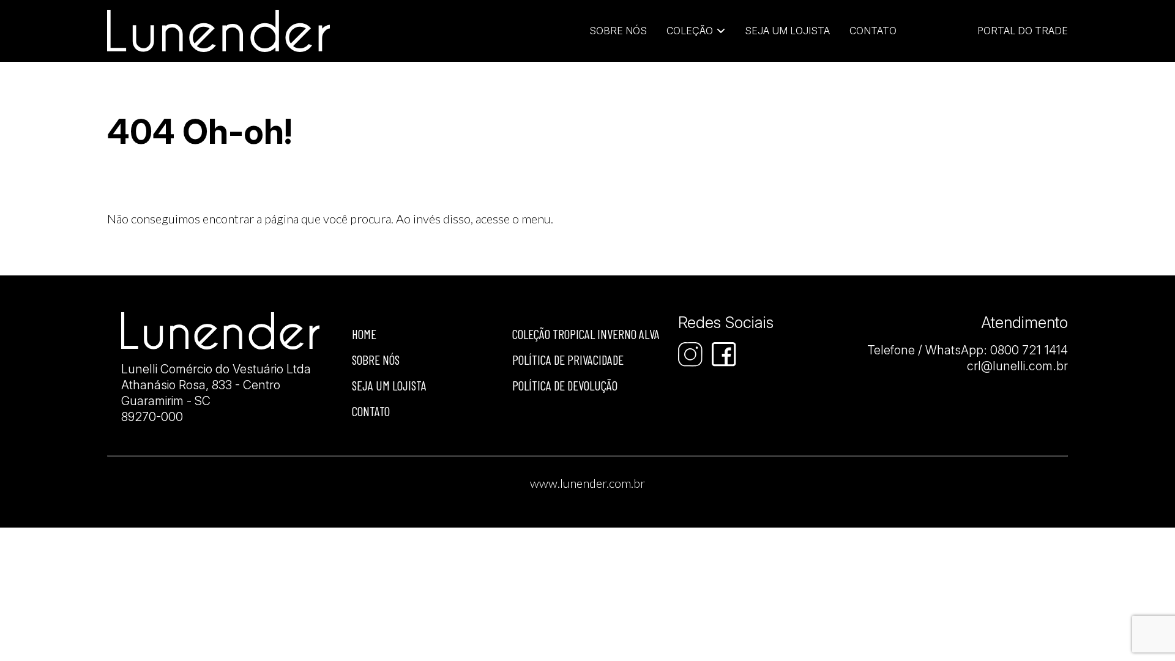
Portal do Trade (1022, 30)
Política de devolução (564, 385)
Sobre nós (376, 359)
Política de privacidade (568, 359)
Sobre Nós (618, 30)
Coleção (689, 30)
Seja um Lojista (787, 30)
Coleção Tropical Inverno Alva (586, 334)
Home (364, 334)
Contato (873, 30)
